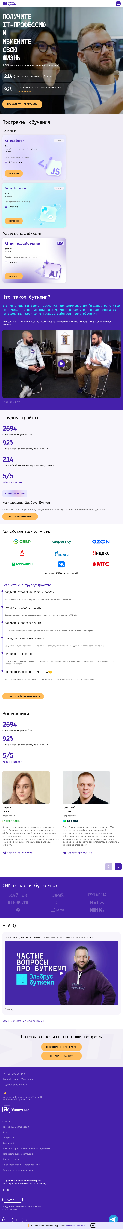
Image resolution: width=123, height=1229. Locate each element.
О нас (5, 1121)
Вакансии (7, 1143)
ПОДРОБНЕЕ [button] (13, 173)
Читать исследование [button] (20, 516)
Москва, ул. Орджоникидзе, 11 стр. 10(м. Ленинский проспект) (22, 1098)
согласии (70, 1225)
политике (81, 1225)
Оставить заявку (61, 1055)
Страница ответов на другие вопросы (22, 1021)
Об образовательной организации (20, 1164)
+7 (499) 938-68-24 (12, 1073)
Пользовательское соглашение (18, 1154)
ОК (93, 1225)
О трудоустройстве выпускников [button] (23, 696)
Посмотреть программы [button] (61, 1046)
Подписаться (12, 1199)
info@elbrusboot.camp (13, 1084)
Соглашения (8, 1209)
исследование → (25, 91)
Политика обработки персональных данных (25, 1148)
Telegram (26, 1079)
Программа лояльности (14, 1126)
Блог (4, 1132)
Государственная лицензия (16, 1170)
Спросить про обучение (19, 852)
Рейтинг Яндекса (11, 482)
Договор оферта (10, 1159)
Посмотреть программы (22, 104)
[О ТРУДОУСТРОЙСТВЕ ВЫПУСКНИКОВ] (23, 692)
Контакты (7, 1137)
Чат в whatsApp (10, 1079)
